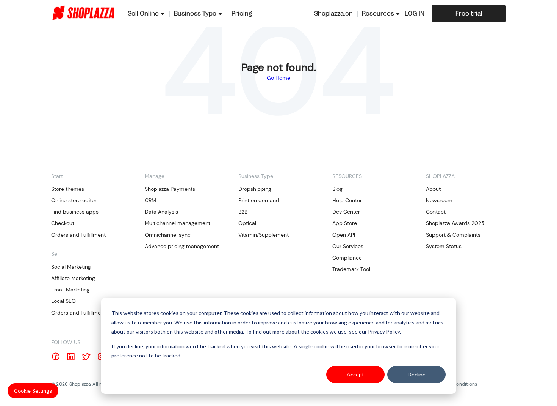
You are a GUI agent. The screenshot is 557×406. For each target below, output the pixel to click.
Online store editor (74, 200)
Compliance (347, 257)
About (433, 189)
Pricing (242, 13)
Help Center (347, 200)
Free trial (468, 13)
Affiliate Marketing (73, 278)
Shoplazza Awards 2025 (455, 223)
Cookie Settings (33, 390)
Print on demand (258, 200)
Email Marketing (70, 289)
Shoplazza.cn (333, 13)
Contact (436, 211)
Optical (247, 223)
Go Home (278, 77)
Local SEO (63, 300)
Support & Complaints (453, 234)
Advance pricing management (182, 246)
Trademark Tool (351, 269)
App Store (344, 223)
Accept (355, 374)
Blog (337, 189)
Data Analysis (161, 211)
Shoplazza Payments (170, 189)
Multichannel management (177, 223)
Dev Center (346, 211)
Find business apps (75, 211)
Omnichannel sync (168, 234)
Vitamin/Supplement (263, 234)
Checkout (62, 223)
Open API (343, 234)
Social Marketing (71, 266)
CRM (150, 200)
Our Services (347, 246)
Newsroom (439, 200)
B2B (242, 211)
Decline (417, 374)
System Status (444, 246)
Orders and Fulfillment (78, 234)
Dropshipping (254, 189)
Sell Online (143, 13)
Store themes (67, 189)
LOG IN (414, 13)
